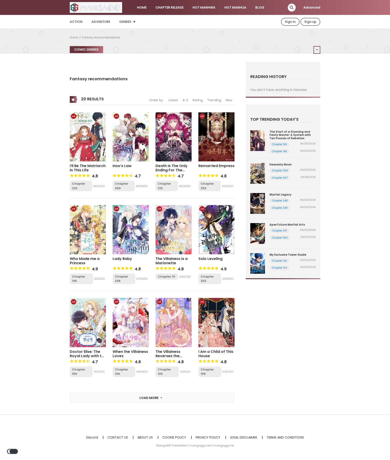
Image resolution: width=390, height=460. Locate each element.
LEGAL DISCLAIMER (243, 437)
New (229, 100)
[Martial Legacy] (257, 203)
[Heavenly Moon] (257, 173)
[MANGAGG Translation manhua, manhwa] (96, 7)
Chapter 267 (280, 177)
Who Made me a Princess (85, 261)
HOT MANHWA (204, 7)
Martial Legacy (280, 194)
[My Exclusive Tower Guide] (257, 263)
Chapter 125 (164, 371)
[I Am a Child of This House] (216, 322)
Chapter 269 (121, 186)
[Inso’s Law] (131, 136)
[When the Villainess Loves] (131, 322)
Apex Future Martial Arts (287, 224)
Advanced (311, 7)
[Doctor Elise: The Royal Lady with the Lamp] (88, 322)
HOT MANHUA (235, 7)
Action (76, 21)
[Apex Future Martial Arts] (257, 233)
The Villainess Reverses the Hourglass (168, 356)
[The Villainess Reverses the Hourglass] (174, 322)
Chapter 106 (121, 371)
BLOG (259, 7)
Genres (125, 21)
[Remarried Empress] (216, 136)
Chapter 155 (207, 371)
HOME (141, 7)
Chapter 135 (78, 278)
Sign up (310, 21)
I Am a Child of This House (215, 354)
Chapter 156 (78, 371)
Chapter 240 (280, 200)
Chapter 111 (166, 276)
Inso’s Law (122, 165)
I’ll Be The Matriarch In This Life (88, 168)
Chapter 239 (280, 208)
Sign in (290, 21)
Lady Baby (122, 258)
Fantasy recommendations (101, 37)
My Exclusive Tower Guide (287, 255)
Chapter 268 (280, 170)
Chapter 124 (279, 267)
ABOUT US (145, 437)
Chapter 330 (280, 237)
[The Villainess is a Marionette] (174, 229)
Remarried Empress (216, 165)
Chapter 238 (121, 278)
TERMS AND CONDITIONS (285, 437)
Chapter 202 (207, 278)
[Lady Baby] (131, 229)
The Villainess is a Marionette (172, 261)
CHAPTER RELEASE (169, 7)
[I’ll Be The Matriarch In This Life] (88, 136)
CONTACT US (117, 437)
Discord (92, 437)
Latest (173, 100)
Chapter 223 (78, 186)
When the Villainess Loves (130, 354)
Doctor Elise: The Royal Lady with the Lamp (88, 356)
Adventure (100, 21)
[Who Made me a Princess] (88, 229)
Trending (214, 100)
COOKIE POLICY (174, 437)
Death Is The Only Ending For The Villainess (172, 170)
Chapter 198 (279, 151)
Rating (198, 100)
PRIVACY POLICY (208, 437)
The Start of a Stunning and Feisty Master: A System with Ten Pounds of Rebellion (290, 135)
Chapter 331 (279, 230)
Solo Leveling (210, 258)
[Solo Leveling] (216, 229)
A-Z (185, 100)
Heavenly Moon (280, 164)
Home (74, 37)
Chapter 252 (207, 186)
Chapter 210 (164, 186)
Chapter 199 (279, 144)
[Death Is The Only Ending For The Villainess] (174, 136)
